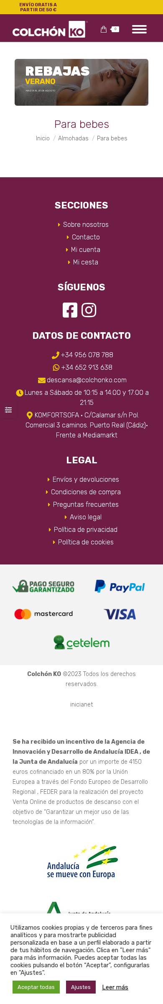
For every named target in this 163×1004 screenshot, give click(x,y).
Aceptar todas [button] (36, 987)
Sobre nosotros (86, 225)
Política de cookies (86, 542)
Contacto (86, 237)
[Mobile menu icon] (139, 29)
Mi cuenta (85, 250)
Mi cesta (85, 262)
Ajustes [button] (81, 987)
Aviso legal (86, 517)
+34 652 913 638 (86, 367)
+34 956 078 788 (87, 355)
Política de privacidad (85, 530)
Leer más (115, 987)
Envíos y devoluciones (86, 479)
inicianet (81, 704)
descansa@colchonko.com (87, 380)
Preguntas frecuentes (86, 504)
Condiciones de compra (86, 492)
